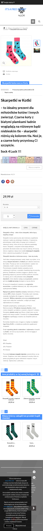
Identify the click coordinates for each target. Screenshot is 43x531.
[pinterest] (7, 181)
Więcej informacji (11, 228)
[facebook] (3, 181)
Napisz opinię (9, 92)
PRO (32, 527)
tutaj (23, 521)
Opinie (34, 228)
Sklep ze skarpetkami (14, 28)
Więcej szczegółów (34, 167)
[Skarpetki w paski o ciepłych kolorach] (11, 387)
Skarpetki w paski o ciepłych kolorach (11, 399)
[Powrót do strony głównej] (4, 28)
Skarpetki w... (11, 443)
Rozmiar (6, 204)
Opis (26, 228)
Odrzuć (15, 529)
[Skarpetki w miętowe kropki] (11, 431)
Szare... (32, 443)
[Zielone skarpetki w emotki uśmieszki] (32, 387)
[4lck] (21, 11)
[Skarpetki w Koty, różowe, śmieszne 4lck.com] (37, 43)
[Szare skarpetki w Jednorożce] (32, 431)
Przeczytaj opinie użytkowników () (23, 90)
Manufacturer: (6, 174)
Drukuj (8, 74)
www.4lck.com (9, 481)
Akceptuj (8, 526)
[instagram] (12, 181)
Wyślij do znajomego (12, 71)
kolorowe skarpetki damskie (17, 354)
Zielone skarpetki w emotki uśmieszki (32, 399)
